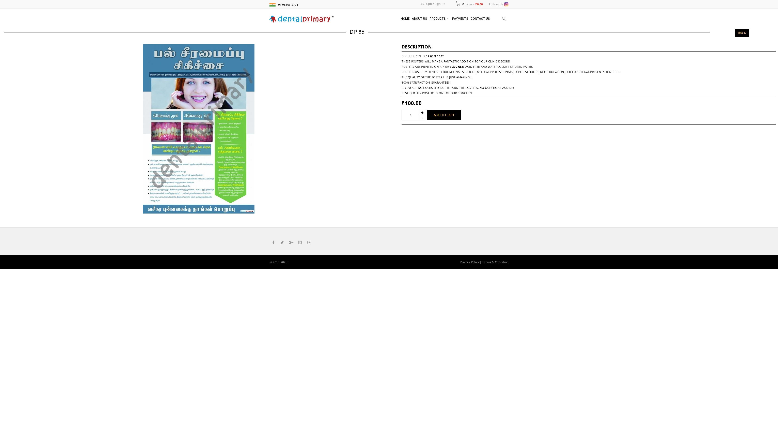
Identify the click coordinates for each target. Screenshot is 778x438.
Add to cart (444, 115)
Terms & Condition (495, 262)
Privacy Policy (469, 262)
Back (742, 33)
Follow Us (496, 4)
